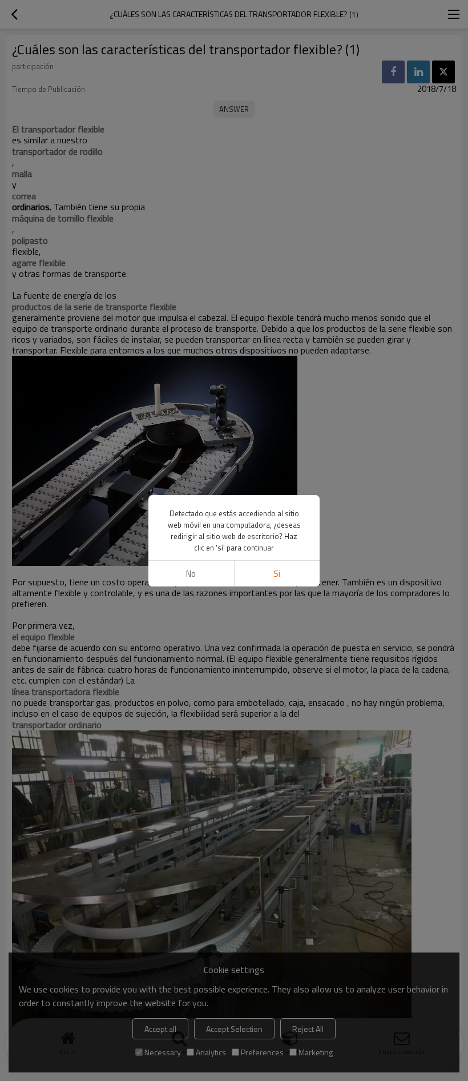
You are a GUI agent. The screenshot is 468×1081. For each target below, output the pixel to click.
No (191, 573)
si (276, 573)
